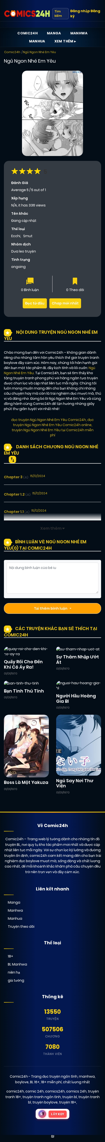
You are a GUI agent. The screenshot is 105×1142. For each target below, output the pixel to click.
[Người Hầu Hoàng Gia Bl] (78, 685)
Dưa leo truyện (23, 251)
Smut (27, 236)
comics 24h (76, 1091)
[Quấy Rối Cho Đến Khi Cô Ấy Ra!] (26, 651)
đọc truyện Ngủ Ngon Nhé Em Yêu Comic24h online (53, 422)
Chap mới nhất (65, 303)
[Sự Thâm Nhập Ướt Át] (78, 648)
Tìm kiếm (58, 13)
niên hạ (14, 972)
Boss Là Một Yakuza (26, 782)
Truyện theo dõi (21, 926)
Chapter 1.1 (16, 511)
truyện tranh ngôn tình (41, 1096)
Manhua (37, 41)
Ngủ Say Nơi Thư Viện (74, 783)
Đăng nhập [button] (80, 11)
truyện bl (69, 1096)
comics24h (55, 1091)
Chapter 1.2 (17, 494)
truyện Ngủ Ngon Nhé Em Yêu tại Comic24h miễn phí (53, 433)
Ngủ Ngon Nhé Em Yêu (39, 52)
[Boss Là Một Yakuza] (26, 745)
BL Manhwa (17, 964)
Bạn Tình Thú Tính (24, 691)
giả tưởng (16, 980)
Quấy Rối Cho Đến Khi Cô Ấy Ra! (23, 664)
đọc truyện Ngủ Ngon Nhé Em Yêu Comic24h (48, 419)
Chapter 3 (16, 477)
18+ (10, 956)
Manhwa (79, 33)
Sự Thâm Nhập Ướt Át (77, 659)
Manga (54, 33)
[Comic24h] (27, 14)
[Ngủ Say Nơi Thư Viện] (78, 744)
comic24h (15, 1091)
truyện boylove (45, 1102)
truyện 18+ (67, 1102)
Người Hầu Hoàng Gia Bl (76, 698)
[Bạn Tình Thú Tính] (21, 683)
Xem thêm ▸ (65, 41)
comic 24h (34, 1091)
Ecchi (15, 236)
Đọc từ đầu (34, 303)
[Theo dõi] (75, 282)
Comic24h (27, 33)
